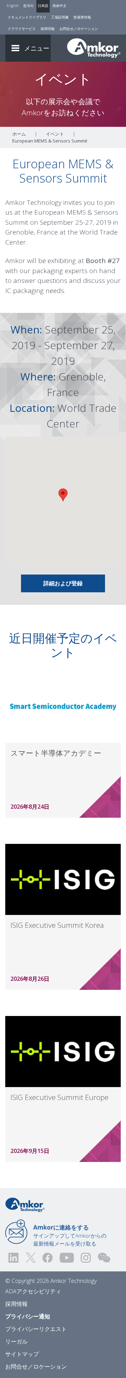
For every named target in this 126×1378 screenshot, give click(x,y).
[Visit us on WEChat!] (104, 1258)
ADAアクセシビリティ (33, 1291)
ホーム (19, 134)
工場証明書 (60, 17)
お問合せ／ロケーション (78, 28)
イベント (55, 134)
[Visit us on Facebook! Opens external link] (47, 1258)
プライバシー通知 (27, 1316)
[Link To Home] (94, 48)
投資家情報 (82, 17)
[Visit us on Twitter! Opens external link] (30, 1258)
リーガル (16, 1341)
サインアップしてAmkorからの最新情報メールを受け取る (69, 1235)
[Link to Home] (25, 1204)
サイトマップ (22, 1354)
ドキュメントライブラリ (27, 17)
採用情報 (48, 28)
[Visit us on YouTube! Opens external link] (66, 1258)
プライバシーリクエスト (36, 1329)
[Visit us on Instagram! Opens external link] (85, 1258)
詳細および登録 (63, 583)
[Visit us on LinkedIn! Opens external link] (14, 1258)
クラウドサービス (22, 28)
